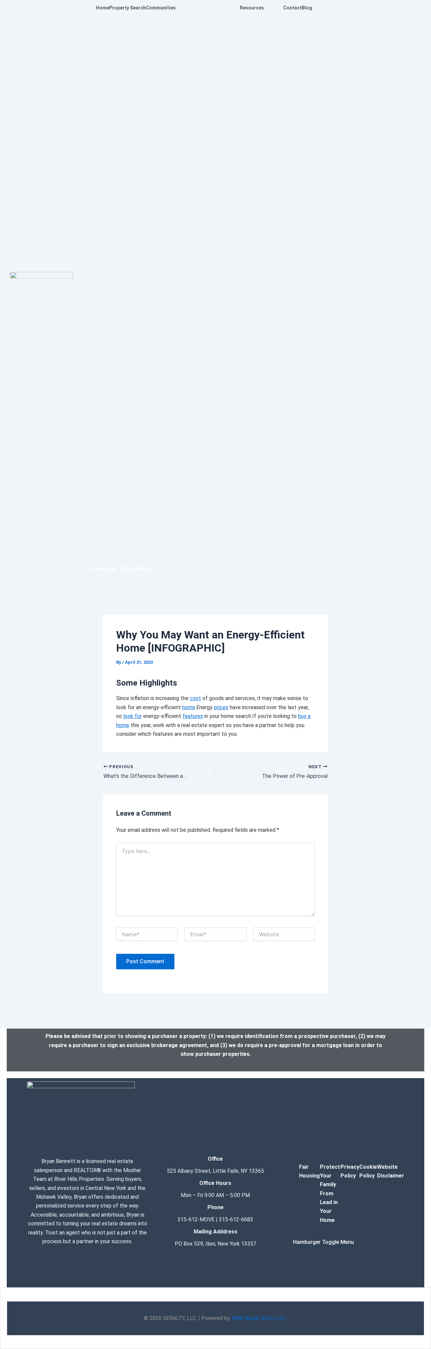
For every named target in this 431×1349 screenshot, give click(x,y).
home (188, 707)
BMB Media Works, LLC (258, 1318)
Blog (307, 7)
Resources (252, 7)
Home (102, 7)
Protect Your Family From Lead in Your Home (330, 1193)
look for (132, 716)
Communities (161, 7)
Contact (292, 7)
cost (195, 698)
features (193, 716)
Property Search (127, 7)
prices (221, 707)
